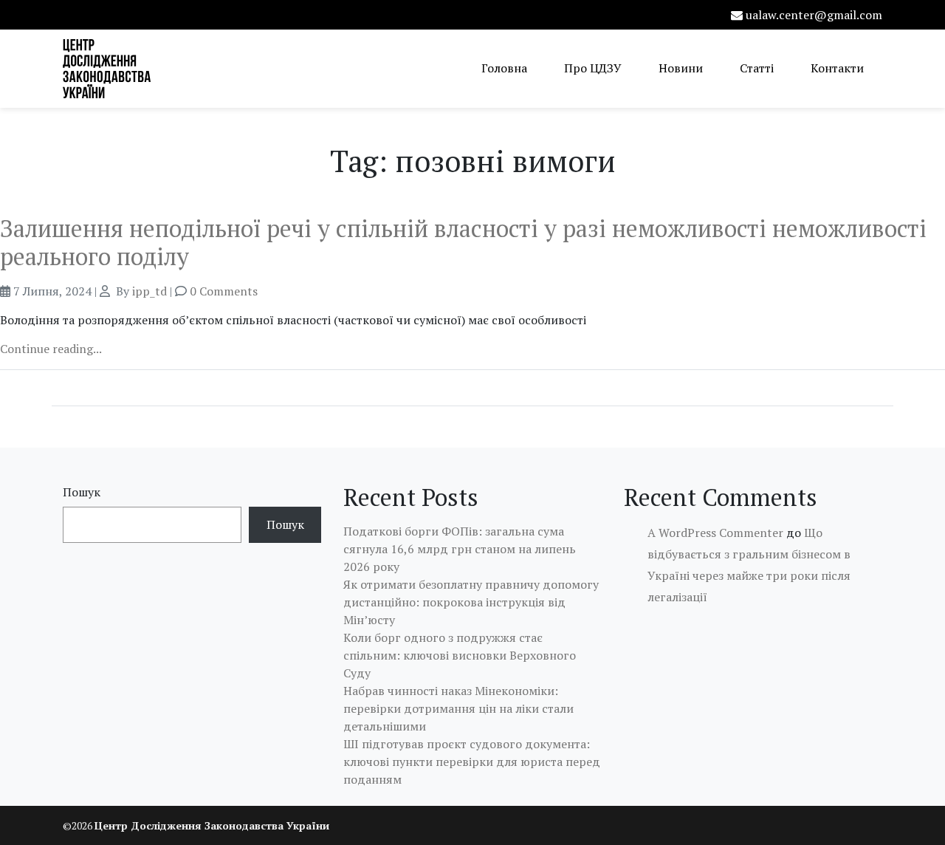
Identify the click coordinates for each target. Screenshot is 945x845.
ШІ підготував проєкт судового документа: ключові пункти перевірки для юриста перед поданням (471, 761)
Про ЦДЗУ (593, 68)
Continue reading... (51, 349)
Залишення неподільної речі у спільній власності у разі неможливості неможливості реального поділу (463, 242)
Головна (504, 68)
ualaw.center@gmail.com (814, 15)
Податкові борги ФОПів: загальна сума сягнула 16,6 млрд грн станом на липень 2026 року (459, 549)
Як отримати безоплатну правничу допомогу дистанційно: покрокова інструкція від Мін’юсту (471, 602)
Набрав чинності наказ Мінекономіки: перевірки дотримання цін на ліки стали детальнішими (458, 708)
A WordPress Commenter (715, 532)
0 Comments (224, 291)
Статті (757, 68)
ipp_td (149, 291)
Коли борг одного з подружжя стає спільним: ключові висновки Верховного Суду (459, 655)
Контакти (837, 68)
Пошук (81, 492)
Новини (681, 68)
